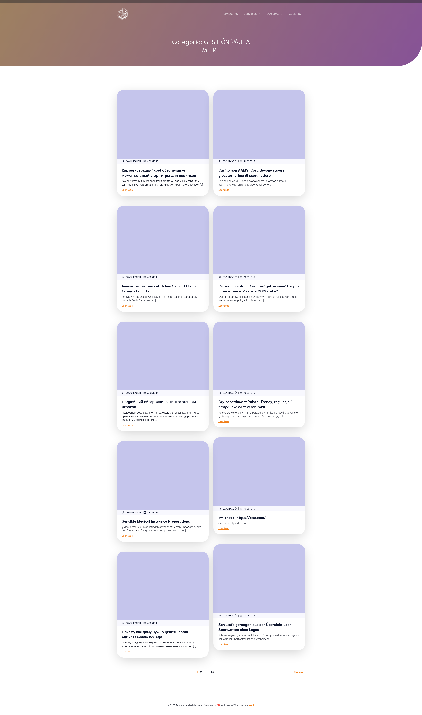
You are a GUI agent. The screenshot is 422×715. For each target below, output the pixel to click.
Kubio (252, 705)
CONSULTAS (230, 13)
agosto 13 (152, 161)
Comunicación (133, 161)
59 (212, 672)
